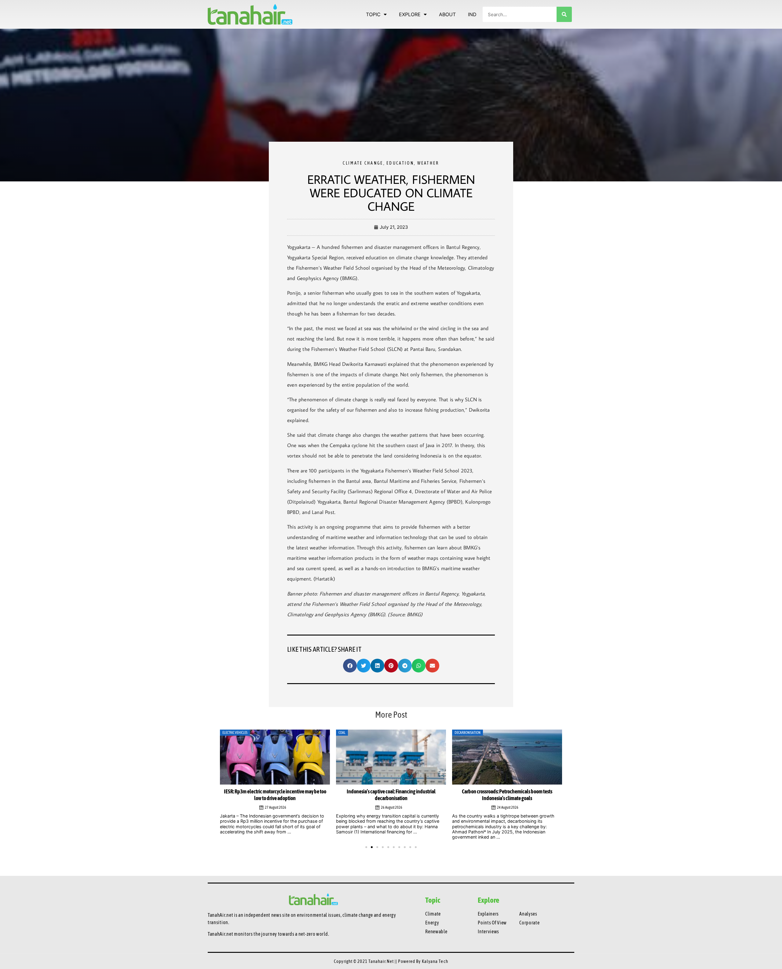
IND (472, 14)
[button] (350, 665)
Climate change (363, 163)
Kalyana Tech (435, 961)
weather (428, 163)
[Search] (564, 14)
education (400, 163)
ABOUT (447, 14)
